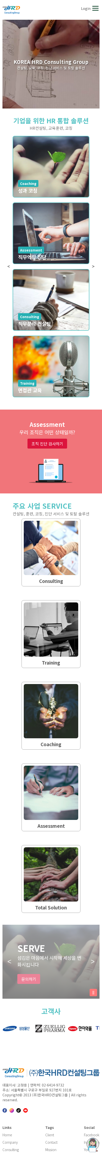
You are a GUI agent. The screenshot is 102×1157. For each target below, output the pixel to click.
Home (7, 1134)
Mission (50, 1149)
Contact (51, 1142)
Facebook (91, 1134)
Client (49, 1134)
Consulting (10, 1149)
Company (10, 1142)
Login (86, 8)
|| (93, 992)
